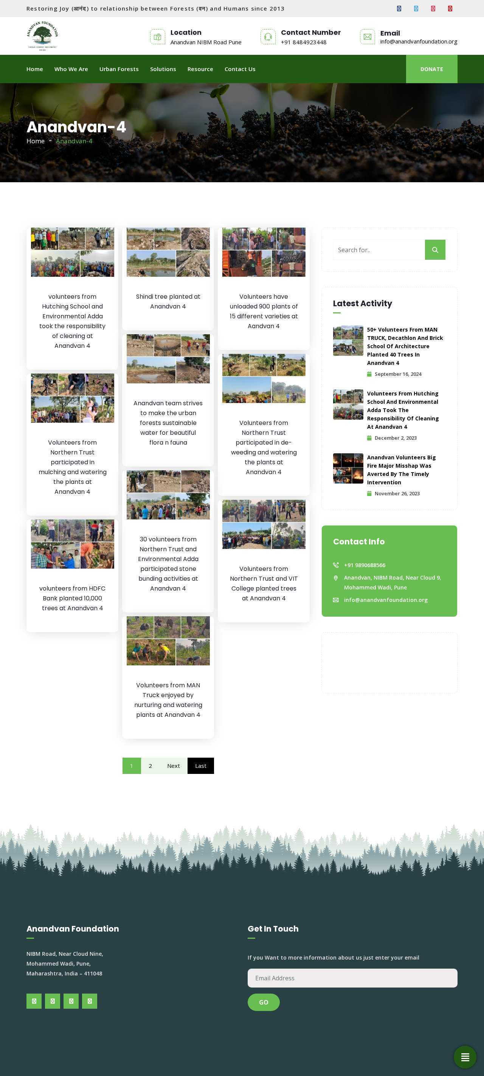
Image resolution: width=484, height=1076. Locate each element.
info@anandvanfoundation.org (419, 41)
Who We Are (71, 69)
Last (200, 765)
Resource (200, 69)
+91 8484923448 (304, 42)
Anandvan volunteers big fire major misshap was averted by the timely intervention (401, 470)
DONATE (431, 69)
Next (173, 765)
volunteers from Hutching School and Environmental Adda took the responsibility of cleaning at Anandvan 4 (403, 410)
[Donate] (465, 1057)
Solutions (163, 69)
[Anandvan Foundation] (42, 36)
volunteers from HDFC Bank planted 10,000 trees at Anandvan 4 (72, 598)
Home (34, 69)
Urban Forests (119, 69)
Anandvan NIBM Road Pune (206, 42)
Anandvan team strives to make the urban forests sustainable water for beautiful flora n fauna (168, 423)
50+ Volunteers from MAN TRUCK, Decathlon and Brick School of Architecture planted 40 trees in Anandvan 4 (405, 346)
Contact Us (240, 69)
